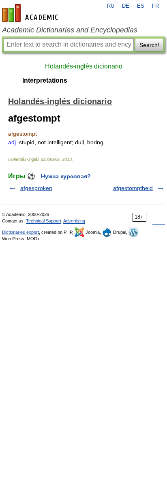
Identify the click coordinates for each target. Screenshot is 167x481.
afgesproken (36, 188)
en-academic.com (31, 13)
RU (110, 6)
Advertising (74, 220)
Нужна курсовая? (66, 176)
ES (140, 6)
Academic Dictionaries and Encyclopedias (69, 30)
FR (155, 6)
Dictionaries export (20, 232)
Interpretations (44, 80)
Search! (149, 45)
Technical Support (43, 220)
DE (125, 6)
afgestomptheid (133, 188)
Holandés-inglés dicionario (83, 66)
